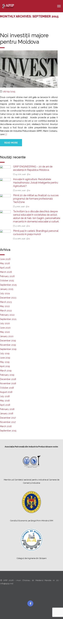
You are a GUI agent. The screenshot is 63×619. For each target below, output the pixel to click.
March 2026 (6, 272)
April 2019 (5, 366)
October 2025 (7, 280)
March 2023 (6, 302)
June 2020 (5, 327)
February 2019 (7, 375)
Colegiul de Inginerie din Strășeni (31, 558)
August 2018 (6, 392)
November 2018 (8, 383)
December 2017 (8, 418)
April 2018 (5, 405)
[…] (6, 134)
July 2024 (5, 293)
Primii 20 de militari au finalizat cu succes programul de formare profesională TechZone (36, 199)
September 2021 (8, 319)
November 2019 (8, 345)
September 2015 (8, 430)
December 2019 (8, 340)
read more (11, 142)
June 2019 (5, 358)
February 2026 (7, 276)
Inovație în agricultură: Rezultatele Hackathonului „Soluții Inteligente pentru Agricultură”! (35, 182)
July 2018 (5, 396)
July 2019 (4, 353)
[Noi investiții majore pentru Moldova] (29, 69)
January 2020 (6, 336)
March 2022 (6, 310)
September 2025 (8, 285)
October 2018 (7, 388)
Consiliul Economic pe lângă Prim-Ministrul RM (31, 520)
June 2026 (5, 259)
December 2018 (8, 379)
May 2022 (5, 306)
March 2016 (6, 426)
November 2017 (8, 422)
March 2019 (5, 370)
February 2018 (7, 409)
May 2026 (5, 263)
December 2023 (8, 297)
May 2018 (5, 400)
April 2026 (5, 267)
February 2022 (7, 315)
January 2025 (6, 289)
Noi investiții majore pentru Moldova (24, 38)
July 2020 (5, 323)
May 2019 (4, 362)
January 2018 (6, 413)
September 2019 (8, 349)
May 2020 (5, 332)
